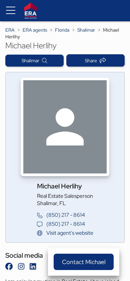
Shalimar (86, 30)
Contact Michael (84, 262)
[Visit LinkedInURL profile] (33, 266)
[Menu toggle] (10, 10)
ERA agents (35, 30)
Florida (62, 30)
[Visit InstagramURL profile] (21, 266)
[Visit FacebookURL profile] (9, 266)
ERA (10, 30)
